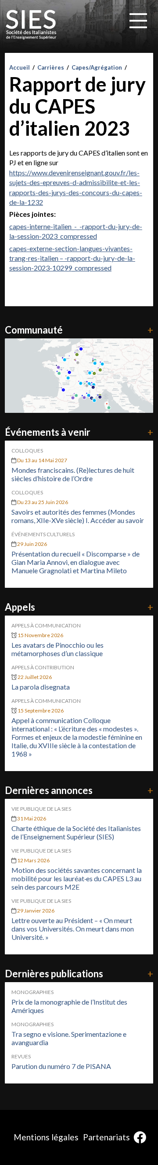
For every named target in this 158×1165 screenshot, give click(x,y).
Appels (79, 607)
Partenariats (106, 1137)
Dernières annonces (79, 790)
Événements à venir (79, 432)
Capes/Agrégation (97, 67)
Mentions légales (46, 1137)
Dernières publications (79, 973)
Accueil (19, 67)
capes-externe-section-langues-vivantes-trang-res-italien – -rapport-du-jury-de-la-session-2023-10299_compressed (72, 258)
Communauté (79, 330)
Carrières (50, 67)
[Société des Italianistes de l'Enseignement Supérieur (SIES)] (31, 24)
